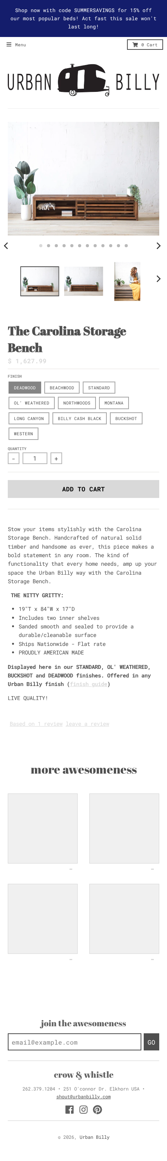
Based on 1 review (36, 723)
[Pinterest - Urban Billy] (97, 1109)
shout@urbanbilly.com (83, 1096)
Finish (15, 376)
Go (151, 1042)
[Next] (158, 245)
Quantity (17, 448)
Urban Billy (95, 1137)
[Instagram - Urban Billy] (83, 1109)
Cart (149, 44)
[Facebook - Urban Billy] (69, 1109)
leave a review (87, 723)
